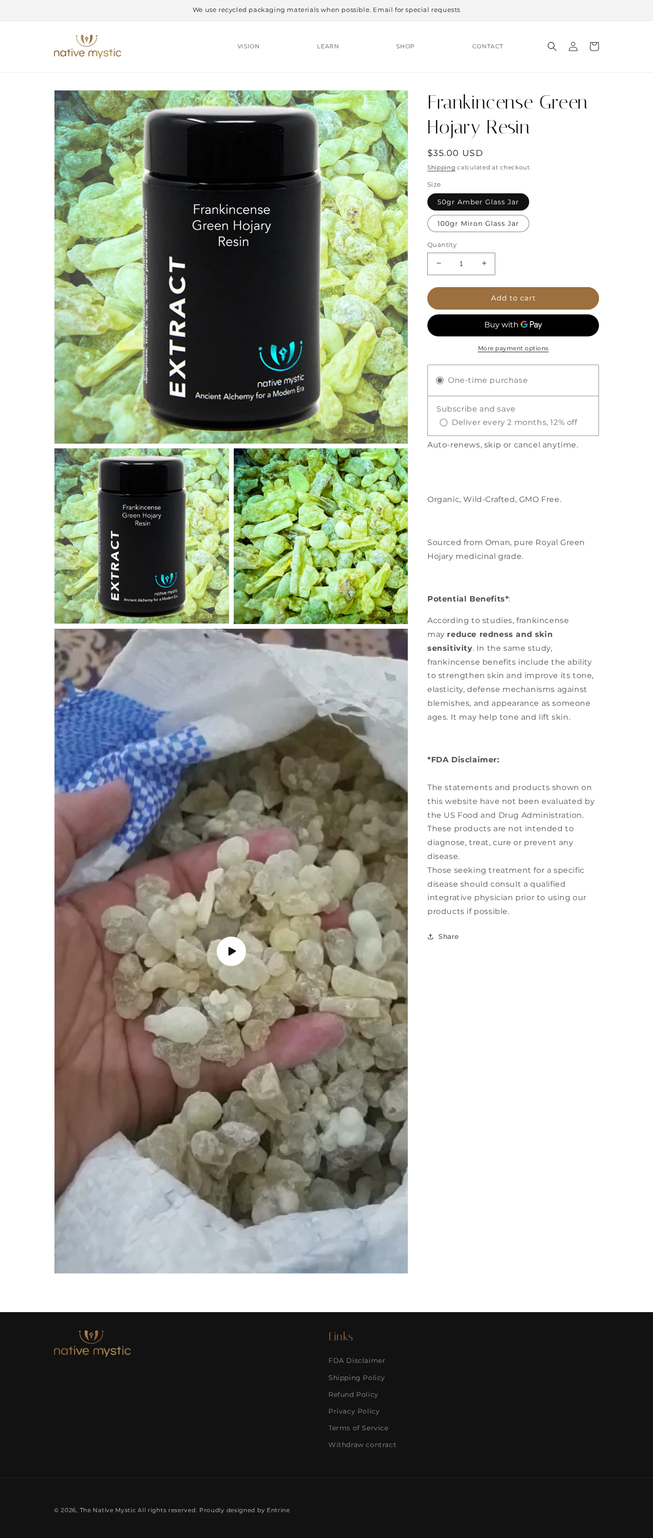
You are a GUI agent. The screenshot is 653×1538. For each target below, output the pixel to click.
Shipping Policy (356, 1377)
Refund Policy (353, 1394)
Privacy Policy (354, 1411)
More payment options (513, 347)
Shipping (441, 167)
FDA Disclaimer (356, 1360)
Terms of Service (358, 1428)
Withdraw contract (362, 1444)
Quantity (442, 244)
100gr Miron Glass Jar (478, 223)
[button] (552, 46)
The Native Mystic (108, 1510)
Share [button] (448, 936)
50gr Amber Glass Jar (478, 201)
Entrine (278, 1510)
